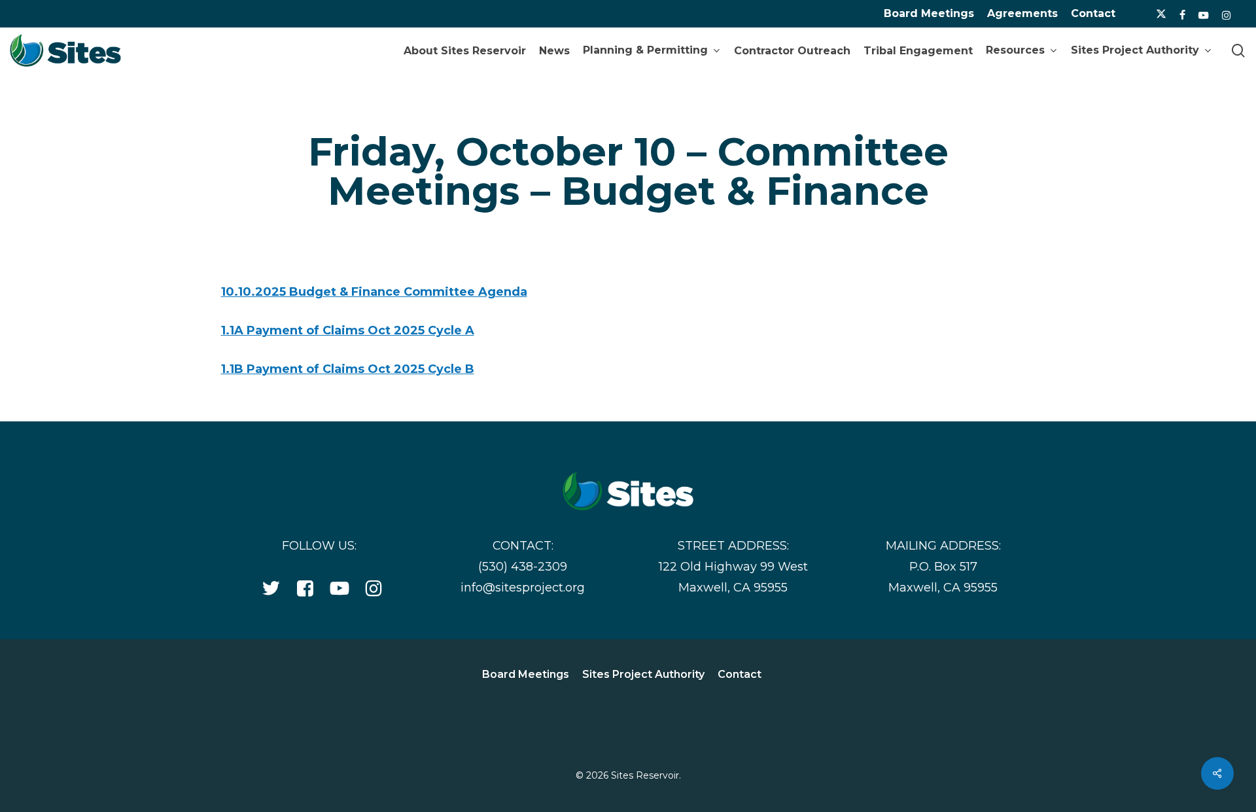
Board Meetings (929, 13)
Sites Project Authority (643, 674)
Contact (1093, 13)
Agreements (1022, 13)
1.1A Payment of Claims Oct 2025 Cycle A (347, 330)
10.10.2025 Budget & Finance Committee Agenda (374, 292)
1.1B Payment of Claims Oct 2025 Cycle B (347, 369)
